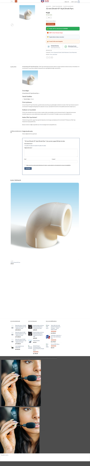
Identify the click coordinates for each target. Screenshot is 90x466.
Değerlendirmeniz (28, 147)
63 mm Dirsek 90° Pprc (15, 262)
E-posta (54, 159)
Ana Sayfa (48, 6)
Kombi (16, 357)
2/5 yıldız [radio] (31, 145)
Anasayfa (12, 357)
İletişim (55, 357)
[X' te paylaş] (49, 57)
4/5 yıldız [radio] (39, 145)
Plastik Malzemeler (68, 6)
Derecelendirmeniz (28, 143)
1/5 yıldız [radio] (26, 145)
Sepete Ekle (50, 24)
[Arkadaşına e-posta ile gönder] (52, 57)
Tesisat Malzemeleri (57, 6)
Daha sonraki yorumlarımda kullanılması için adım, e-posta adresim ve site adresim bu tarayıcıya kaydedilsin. (48, 165)
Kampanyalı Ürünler (57, 52)
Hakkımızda (50, 357)
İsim (25, 159)
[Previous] (11, 316)
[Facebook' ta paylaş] (47, 57)
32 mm (52, 52)
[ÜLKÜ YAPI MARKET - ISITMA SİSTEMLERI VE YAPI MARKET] (45, 1)
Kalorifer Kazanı (33, 357)
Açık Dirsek (55, 54)
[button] (67, 2)
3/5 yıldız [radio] (35, 145)
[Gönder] (16, 1)
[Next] (15, 24)
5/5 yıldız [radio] (44, 145)
